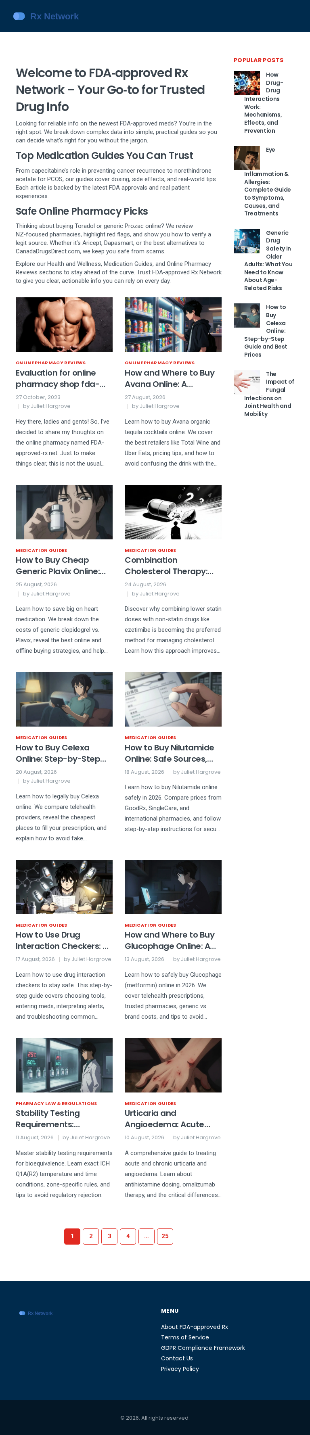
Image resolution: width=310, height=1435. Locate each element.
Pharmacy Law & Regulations (56, 1103)
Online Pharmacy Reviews (51, 362)
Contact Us (177, 1358)
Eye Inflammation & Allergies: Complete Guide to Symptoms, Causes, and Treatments (267, 181)
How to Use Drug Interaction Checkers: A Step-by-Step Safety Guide (62, 940)
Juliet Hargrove (51, 406)
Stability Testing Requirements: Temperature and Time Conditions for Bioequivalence (62, 1118)
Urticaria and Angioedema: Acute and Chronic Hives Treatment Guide (164, 1118)
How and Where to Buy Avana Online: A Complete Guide (169, 378)
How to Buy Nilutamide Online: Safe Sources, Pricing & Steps (169, 753)
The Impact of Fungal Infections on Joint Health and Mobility (269, 394)
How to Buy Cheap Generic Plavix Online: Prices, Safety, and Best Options (62, 565)
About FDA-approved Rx (194, 1327)
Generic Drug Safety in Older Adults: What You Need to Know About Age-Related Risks (268, 260)
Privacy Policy (180, 1369)
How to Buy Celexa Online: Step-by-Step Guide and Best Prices (59, 753)
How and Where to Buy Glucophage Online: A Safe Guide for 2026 (169, 940)
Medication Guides (41, 550)
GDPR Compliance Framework (203, 1348)
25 (165, 1236)
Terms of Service (185, 1337)
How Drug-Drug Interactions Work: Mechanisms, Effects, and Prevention (263, 102)
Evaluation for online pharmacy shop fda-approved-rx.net (57, 378)
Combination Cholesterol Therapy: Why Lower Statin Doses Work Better (172, 565)
